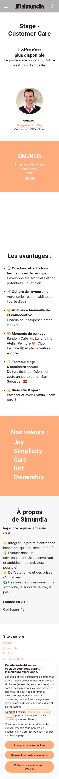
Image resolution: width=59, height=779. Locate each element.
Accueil (8, 643)
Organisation (11, 648)
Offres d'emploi (13, 658)
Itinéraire (29, 177)
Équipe (7, 653)
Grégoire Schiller (29, 125)
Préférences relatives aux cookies (29, 767)
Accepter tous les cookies (29, 745)
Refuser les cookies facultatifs (29, 755)
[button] (52, 6)
